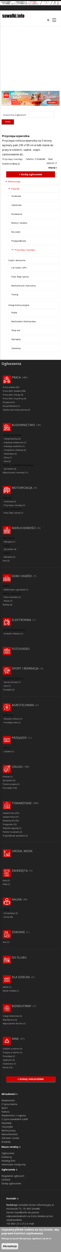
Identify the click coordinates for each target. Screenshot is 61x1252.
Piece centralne (11, 597)
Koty (5, 880)
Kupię (14, 312)
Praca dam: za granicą (13, 398)
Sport (4, 1107)
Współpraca (8, 1019)
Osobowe (16, 196)
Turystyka (7, 689)
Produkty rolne (11, 722)
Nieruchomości (24, 528)
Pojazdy (15, 188)
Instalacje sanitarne (13, 446)
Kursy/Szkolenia (10, 406)
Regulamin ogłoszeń (12, 1175)
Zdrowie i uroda (10, 1138)
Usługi (17, 767)
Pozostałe (7, 788)
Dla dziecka (21, 977)
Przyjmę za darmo (11, 1052)
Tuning (14, 294)
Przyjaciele (8, 824)
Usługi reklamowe (11, 1016)
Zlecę (6, 457)
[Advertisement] (30, 58)
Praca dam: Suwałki (11, 391)
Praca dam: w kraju (11, 394)
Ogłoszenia (7, 1153)
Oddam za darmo (11, 1048)
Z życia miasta (9, 1104)
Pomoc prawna (10, 784)
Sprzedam (8, 468)
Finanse (6, 776)
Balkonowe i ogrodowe (14, 589)
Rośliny (6, 604)
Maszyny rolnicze (12, 718)
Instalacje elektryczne (13, 442)
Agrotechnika (23, 705)
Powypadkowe (18, 240)
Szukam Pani (8, 813)
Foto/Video (21, 649)
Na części (15, 231)
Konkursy (6, 1156)
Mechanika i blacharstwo (23, 321)
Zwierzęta (20, 871)
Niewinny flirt (9, 820)
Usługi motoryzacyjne (18, 305)
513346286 (40, 159)
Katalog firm (8, 1160)
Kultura (5, 1111)
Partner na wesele (11, 832)
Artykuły (6, 1141)
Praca (16, 377)
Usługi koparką (11, 438)
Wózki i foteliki (9, 990)
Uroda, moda (22, 851)
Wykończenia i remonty (13, 472)
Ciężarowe (16, 205)
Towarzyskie (22, 803)
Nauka (17, 899)
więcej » (52, 167)
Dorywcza (7, 402)
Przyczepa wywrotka (15, 136)
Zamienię (15, 348)
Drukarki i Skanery (12, 633)
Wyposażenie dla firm (13, 1023)
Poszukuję (7, 1056)
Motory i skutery (19, 222)
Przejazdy (19, 738)
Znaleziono (8, 1063)
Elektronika (21, 620)
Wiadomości (8, 1100)
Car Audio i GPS (19, 267)
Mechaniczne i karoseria (23, 285)
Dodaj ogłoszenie (11, 1183)
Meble (5, 987)
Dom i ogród (22, 576)
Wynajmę (15, 339)
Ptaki (5, 884)
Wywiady (6, 1122)
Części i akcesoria (16, 260)
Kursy (6, 917)
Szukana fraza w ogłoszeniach (14, 115)
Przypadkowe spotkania (14, 835)
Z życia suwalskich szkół (14, 1119)
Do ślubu (19, 957)
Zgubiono (7, 1060)
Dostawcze (16, 214)
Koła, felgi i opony (20, 276)
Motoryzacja (14, 181)
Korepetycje (9, 913)
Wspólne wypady (11, 828)
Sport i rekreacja (25, 668)
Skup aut (15, 330)
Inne (6, 461)
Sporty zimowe (11, 682)
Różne (7, 601)
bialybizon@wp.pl (11, 163)
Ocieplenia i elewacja (13, 450)
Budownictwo (23, 425)
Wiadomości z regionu (13, 1115)
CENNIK (5, 1179)
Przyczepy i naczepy (12, 159)
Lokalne (7, 751)
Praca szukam (9, 387)
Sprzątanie (8, 780)
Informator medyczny (13, 1164)
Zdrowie (18, 932)
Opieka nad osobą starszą (15, 409)
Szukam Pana (9, 816)
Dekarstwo (9, 453)
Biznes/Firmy (21, 1006)
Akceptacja (10, 1246)
